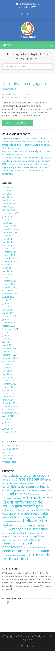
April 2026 (7, 197)
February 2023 (9, 280)
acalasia (8, 475)
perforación (8, 536)
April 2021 (7, 341)
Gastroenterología (14, 98)
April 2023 (7, 274)
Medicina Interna (10, 448)
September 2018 (10, 412)
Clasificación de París (21, 483)
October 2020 (8, 361)
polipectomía (28, 536)
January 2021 (8, 351)
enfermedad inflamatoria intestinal (20, 510)
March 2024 (8, 248)
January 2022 (8, 319)
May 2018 (7, 425)
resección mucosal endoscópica (17, 545)
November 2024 (10, 229)
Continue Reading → (17, 122)
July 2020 (6, 367)
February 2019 (9, 396)
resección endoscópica (30, 539)
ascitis (45, 475)
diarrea (40, 490)
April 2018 (7, 428)
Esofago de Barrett (32, 517)
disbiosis (48, 490)
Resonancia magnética (34, 547)
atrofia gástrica (8, 479)
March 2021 (8, 345)
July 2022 (6, 300)
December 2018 (10, 403)
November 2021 (10, 322)
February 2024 (9, 251)
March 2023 (8, 277)
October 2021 (8, 325)
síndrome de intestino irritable (26, 550)
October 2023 (8, 264)
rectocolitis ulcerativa (10, 540)
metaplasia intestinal (30, 529)
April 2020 (7, 377)
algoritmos (32, 475)
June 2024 (7, 238)
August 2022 (8, 296)
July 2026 (6, 190)
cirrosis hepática (30, 479)
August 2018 (8, 416)
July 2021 (6, 332)
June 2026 (7, 193)
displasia (22, 494)
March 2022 (8, 313)
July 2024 (6, 235)
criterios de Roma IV (27, 490)
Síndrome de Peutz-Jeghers (14, 555)
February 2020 (9, 383)
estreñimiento (8, 521)
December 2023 (10, 258)
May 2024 (7, 242)
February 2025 (9, 226)
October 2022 (8, 290)
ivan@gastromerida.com (29, 4)
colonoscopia (10, 490)
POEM (18, 536)
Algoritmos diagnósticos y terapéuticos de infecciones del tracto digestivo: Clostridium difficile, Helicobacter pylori (27, 144)
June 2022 (7, 303)
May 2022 (7, 306)
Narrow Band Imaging (23, 533)
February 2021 (9, 348)
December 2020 (10, 354)
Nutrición (6, 452)
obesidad (37, 533)
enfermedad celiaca (11, 498)
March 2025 (8, 222)
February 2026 (9, 203)
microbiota (8, 532)
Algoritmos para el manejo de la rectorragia (30, 164)
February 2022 (9, 316)
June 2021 (7, 335)
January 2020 (8, 387)
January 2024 (8, 255)
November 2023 (10, 261)
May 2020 (7, 374)
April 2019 (7, 390)
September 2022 (10, 293)
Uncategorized (9, 461)
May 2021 (7, 338)
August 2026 (8, 187)
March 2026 (8, 200)
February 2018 (9, 432)
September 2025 (10, 213)
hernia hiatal (19, 526)
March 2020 (8, 380)
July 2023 (6, 267)
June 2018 (7, 422)
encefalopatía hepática (39, 495)
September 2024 (10, 232)
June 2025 (7, 216)
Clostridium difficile (36, 483)
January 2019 (8, 399)
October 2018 (8, 409)
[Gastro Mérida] (27, 30)
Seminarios (7, 455)
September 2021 (10, 329)
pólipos (39, 536)
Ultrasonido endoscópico (26, 556)
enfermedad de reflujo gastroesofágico (22, 504)
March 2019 (8, 393)
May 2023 (7, 271)
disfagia (9, 493)
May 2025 (7, 219)
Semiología (7, 458)
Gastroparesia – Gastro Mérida (17, 151)
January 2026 (8, 206)
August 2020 (8, 364)
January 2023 (8, 284)
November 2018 (10, 406)
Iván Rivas (11, 94)
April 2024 (7, 245)
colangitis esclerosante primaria (26, 486)
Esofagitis (28, 513)
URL (4, 164)
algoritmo (19, 476)
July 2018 (6, 419)
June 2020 (7, 370)
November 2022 (10, 287)
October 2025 (8, 210)
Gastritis (19, 521)
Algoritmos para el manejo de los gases (31, 160)
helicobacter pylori (25, 523)
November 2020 (10, 358)
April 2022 (7, 309)
